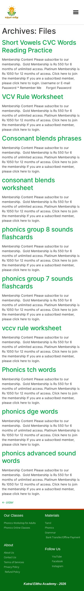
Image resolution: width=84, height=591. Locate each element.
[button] (75, 12)
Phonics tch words (29, 369)
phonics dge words (30, 411)
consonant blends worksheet (28, 183)
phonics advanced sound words (39, 456)
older (7, 502)
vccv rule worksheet (32, 328)
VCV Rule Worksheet (32, 96)
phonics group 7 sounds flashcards (37, 282)
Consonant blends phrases (41, 138)
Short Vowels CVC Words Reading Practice (39, 46)
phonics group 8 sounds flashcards (37, 233)
